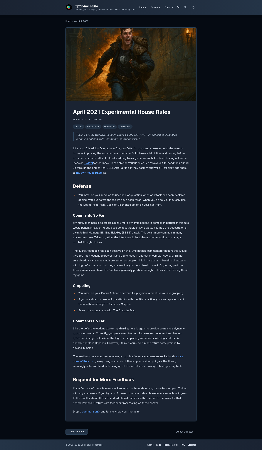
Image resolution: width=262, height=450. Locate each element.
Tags (158, 444)
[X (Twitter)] (185, 7)
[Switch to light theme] (193, 7)
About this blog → (186, 431)
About (150, 444)
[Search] (178, 7)
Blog (141, 7)
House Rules (93, 126)
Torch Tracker (170, 444)
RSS (183, 444)
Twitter (88, 163)
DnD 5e (78, 126)
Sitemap (192, 444)
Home (68, 21)
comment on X (91, 411)
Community (125, 126)
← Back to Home (76, 431)
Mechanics (109, 126)
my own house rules (89, 172)
